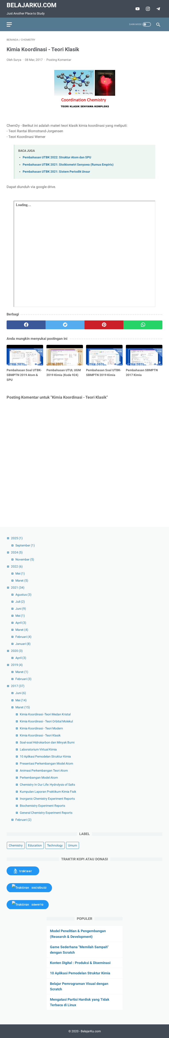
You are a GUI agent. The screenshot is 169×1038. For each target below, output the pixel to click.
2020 (17, 651)
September (25, 545)
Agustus (23, 594)
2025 (17, 538)
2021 (17, 587)
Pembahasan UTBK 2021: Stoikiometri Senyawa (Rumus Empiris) (68, 164)
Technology (55, 845)
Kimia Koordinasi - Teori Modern (41, 728)
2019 (17, 665)
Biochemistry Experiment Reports (42, 805)
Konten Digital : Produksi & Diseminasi (80, 963)
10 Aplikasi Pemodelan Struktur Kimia (45, 756)
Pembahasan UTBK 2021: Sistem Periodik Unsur (56, 172)
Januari (23, 644)
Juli (20, 601)
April (20, 622)
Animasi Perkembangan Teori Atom (44, 770)
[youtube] (137, 9)
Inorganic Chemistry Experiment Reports (47, 798)
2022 (17, 566)
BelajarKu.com (32, 5)
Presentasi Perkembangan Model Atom (46, 763)
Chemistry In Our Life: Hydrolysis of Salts (47, 784)
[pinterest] (103, 324)
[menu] (9, 24)
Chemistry (16, 845)
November (24, 559)
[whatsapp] (142, 324)
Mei (20, 573)
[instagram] (147, 9)
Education (35, 845)
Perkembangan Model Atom (39, 777)
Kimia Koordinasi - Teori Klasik (40, 735)
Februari (23, 636)
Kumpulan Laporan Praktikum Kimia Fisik (48, 791)
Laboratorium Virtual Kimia (38, 749)
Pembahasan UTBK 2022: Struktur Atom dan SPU (57, 157)
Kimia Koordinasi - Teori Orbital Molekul (46, 721)
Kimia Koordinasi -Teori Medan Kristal (45, 714)
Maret (21, 580)
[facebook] (26, 324)
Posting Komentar (58, 59)
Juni (20, 608)
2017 (17, 686)
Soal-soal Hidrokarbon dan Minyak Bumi (47, 742)
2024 (17, 552)
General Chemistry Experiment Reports (46, 812)
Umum (72, 845)
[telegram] (157, 9)
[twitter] (65, 324)
